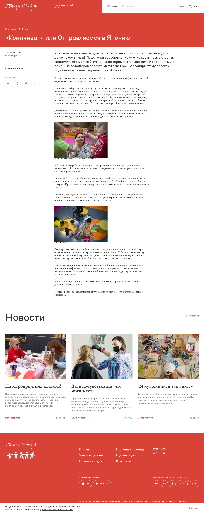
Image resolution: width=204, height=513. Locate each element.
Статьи (25, 29)
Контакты (124, 461)
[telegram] (34, 83)
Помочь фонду (90, 461)
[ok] (17, 83)
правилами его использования (56, 510)
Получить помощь (130, 449)
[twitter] (26, 83)
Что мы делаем (91, 455)
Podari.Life (159, 449)
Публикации (11, 29)
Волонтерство (12, 418)
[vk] (8, 83)
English (181, 6)
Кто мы (84, 449)
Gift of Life (159, 453)
